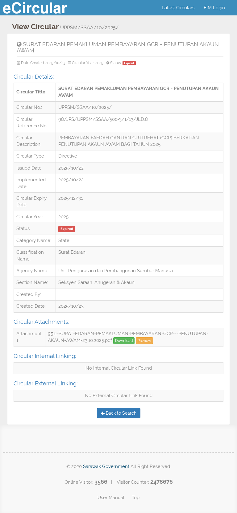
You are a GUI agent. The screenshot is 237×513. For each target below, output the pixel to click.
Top (135, 497)
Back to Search (120, 413)
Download (124, 341)
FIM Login (214, 7)
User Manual (111, 497)
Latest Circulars (178, 7)
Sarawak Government (106, 466)
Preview (144, 341)
